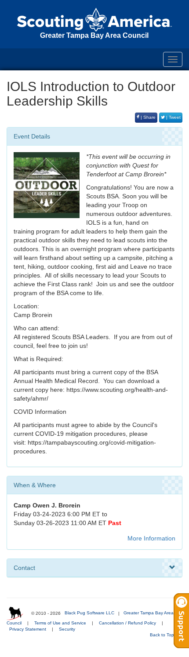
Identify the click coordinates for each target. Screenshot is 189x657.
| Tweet (173, 117)
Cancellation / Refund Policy (127, 622)
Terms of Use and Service (60, 622)
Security (67, 629)
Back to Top (162, 634)
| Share (147, 117)
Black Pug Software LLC (89, 612)
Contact (24, 567)
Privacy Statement (27, 629)
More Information (151, 538)
